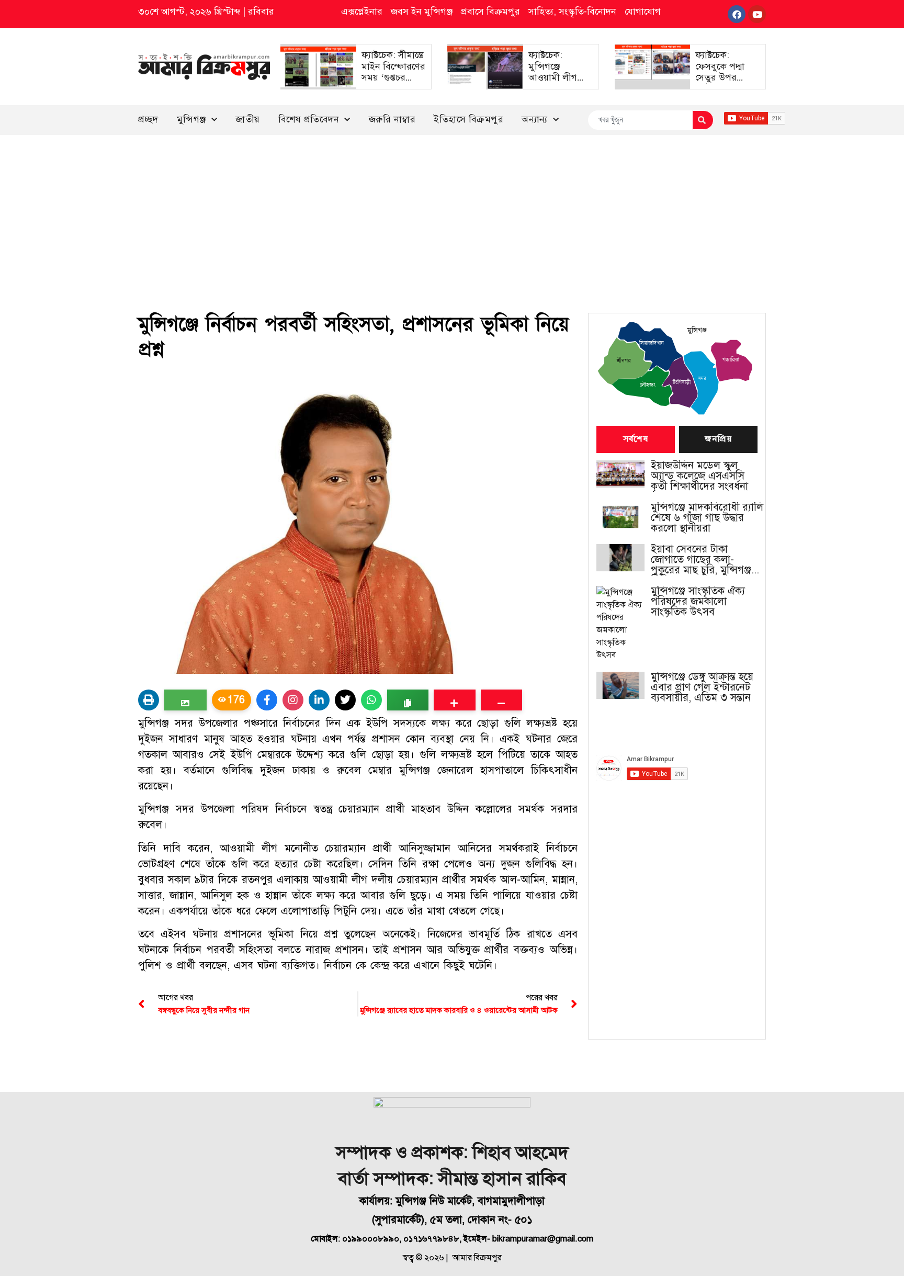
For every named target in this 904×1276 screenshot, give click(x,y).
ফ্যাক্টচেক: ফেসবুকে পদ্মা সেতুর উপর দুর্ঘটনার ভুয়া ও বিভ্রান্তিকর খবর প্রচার (723, 83)
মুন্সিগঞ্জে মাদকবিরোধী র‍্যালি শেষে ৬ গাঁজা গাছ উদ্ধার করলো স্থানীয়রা (707, 518)
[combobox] (640, 120)
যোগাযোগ (643, 11)
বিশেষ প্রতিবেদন (309, 119)
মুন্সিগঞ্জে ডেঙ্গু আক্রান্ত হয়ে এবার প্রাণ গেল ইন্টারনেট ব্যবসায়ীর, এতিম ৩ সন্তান (702, 687)
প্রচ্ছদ (148, 119)
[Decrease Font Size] (501, 700)
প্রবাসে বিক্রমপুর (490, 11)
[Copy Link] (407, 700)
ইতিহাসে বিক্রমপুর (468, 119)
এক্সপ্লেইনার (361, 11)
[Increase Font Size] (454, 700)
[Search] (703, 120)
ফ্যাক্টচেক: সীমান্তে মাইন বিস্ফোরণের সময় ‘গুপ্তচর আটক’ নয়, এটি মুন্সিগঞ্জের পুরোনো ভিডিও (393, 83)
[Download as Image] (185, 700)
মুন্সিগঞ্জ (191, 119)
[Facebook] (736, 14)
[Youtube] (757, 14)
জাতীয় (247, 119)
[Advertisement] (452, 213)
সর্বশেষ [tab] (635, 439)
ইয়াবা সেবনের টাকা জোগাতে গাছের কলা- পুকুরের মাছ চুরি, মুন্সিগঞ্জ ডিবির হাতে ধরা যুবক (701, 559)
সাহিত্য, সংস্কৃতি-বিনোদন (572, 11)
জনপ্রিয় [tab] (718, 439)
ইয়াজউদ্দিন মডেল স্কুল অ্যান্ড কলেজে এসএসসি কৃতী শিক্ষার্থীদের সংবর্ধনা (699, 476)
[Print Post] (148, 700)
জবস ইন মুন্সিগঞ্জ (422, 11)
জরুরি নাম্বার (392, 119)
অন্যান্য (535, 119)
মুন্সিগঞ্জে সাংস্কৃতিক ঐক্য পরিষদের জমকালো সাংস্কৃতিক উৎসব (698, 601)
